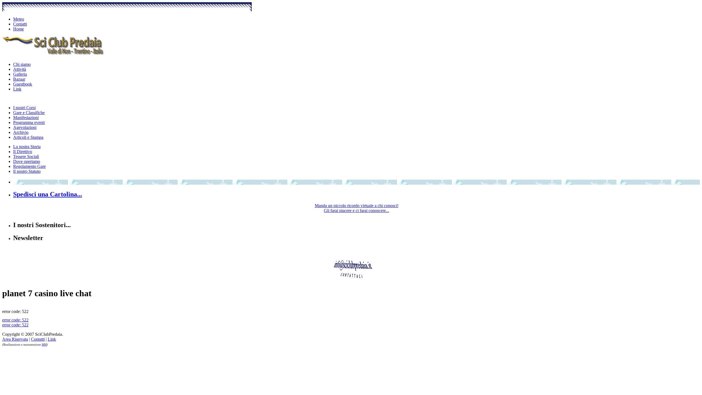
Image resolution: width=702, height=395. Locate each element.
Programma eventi (29, 122)
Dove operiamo (26, 161)
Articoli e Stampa (28, 137)
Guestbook (22, 84)
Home (18, 29)
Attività (19, 69)
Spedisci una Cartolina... (47, 194)
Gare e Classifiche (29, 112)
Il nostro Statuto (27, 171)
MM (44, 344)
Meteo (18, 19)
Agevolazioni (24, 127)
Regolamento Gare (29, 166)
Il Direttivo (22, 151)
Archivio (21, 132)
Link (17, 89)
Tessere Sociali (26, 156)
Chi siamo (22, 64)
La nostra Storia (27, 146)
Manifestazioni (26, 117)
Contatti (20, 24)
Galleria (20, 74)
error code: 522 (15, 320)
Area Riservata (15, 339)
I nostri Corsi (24, 107)
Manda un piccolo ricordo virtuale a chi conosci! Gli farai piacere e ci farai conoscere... (356, 208)
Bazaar (19, 79)
